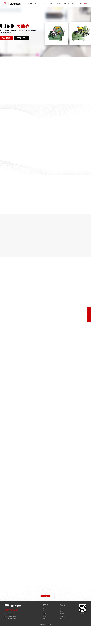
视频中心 (59, 3)
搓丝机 (61, 608)
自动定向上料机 (63, 611)
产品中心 (44, 3)
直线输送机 (62, 613)
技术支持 (52, 3)
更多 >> (61, 618)
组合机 (61, 610)
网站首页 (30, 3)
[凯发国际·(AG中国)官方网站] (12, 3)
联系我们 (74, 3)
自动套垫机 (62, 615)
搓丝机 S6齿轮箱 (45, 209)
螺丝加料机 (62, 616)
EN (86, 3)
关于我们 (37, 3)
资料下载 (66, 3)
